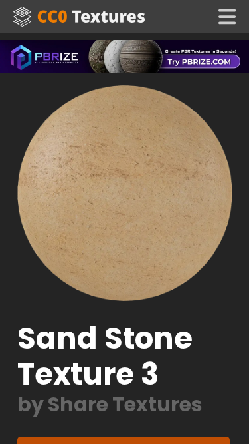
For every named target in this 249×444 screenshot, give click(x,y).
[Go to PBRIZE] (124, 56)
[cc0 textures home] (79, 17)
